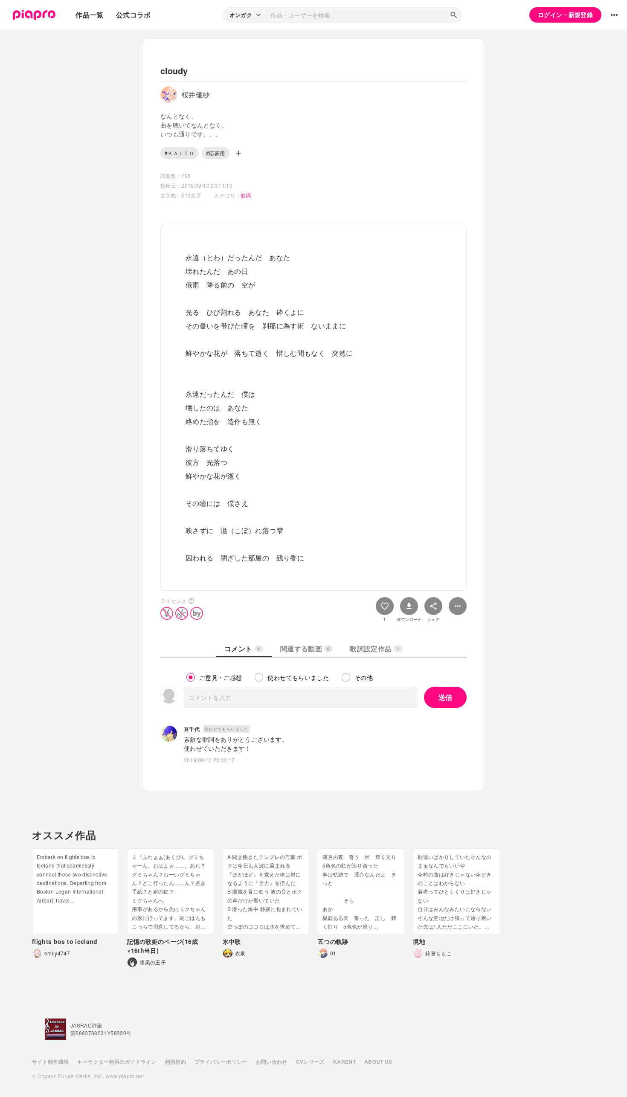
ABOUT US (378, 1061)
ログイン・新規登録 (565, 14)
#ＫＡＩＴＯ (179, 153)
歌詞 (246, 195)
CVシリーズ (310, 1061)
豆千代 (192, 729)
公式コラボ (133, 15)
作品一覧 (89, 15)
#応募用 (215, 153)
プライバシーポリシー (220, 1061)
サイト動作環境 (50, 1061)
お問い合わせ (271, 1061)
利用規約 (175, 1061)
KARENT (344, 1061)
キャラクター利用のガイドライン (116, 1061)
